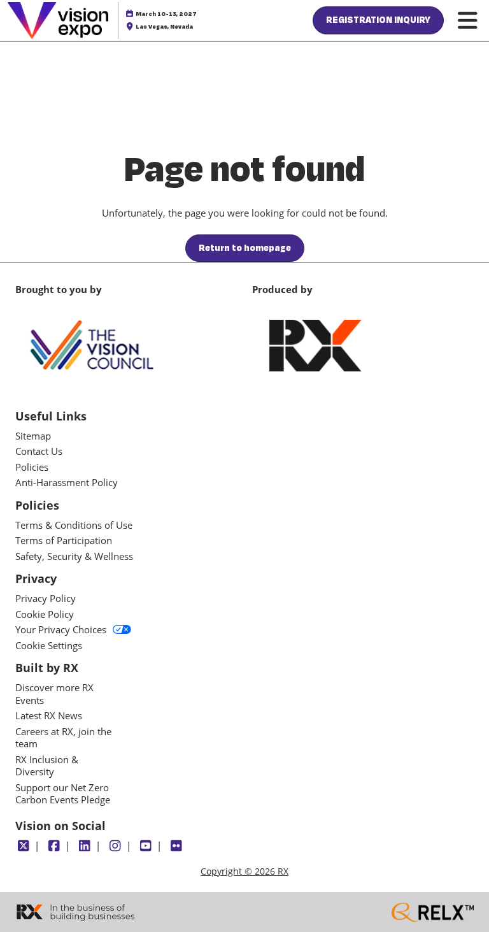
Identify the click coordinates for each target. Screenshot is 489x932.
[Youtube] (145, 846)
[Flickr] (176, 846)
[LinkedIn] (84, 846)
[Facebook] (54, 846)
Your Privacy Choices (60, 630)
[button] (378, 20)
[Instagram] (115, 846)
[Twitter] (23, 846)
